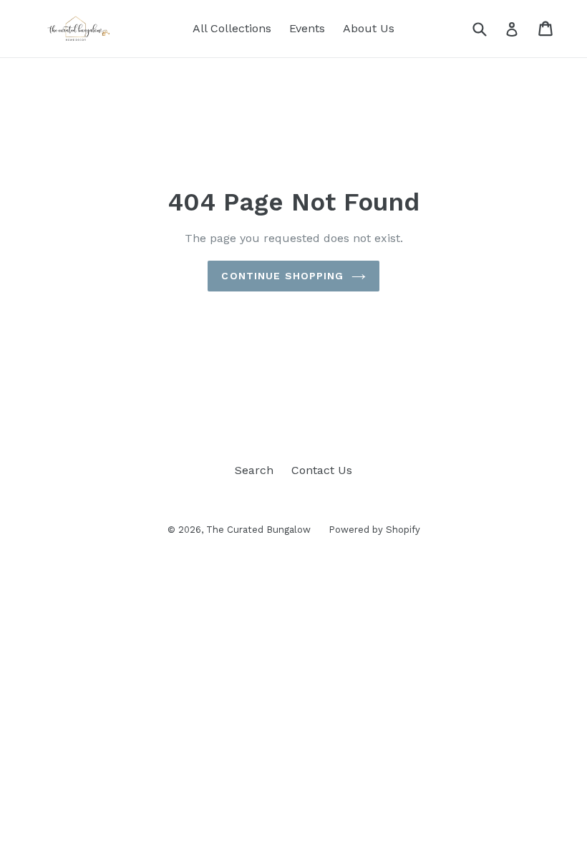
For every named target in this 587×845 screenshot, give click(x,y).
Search (254, 470)
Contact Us (321, 470)
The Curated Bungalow (258, 529)
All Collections (232, 28)
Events (307, 28)
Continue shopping (282, 275)
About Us (368, 28)
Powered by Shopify (374, 529)
